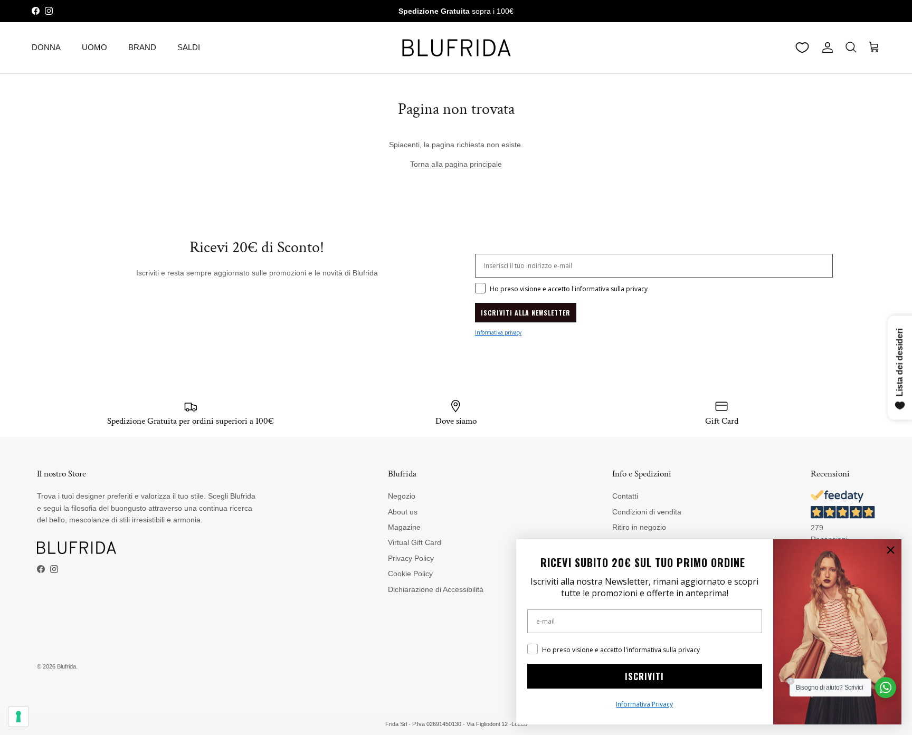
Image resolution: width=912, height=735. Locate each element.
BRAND (142, 47)
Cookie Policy (410, 573)
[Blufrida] (456, 48)
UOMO (94, 47)
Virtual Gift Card (414, 542)
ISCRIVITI (644, 676)
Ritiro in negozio (639, 527)
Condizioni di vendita (646, 512)
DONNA (46, 47)
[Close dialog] (890, 550)
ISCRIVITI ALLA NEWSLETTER (526, 312)
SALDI (188, 47)
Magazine (404, 527)
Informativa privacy (498, 332)
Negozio (401, 496)
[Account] (825, 47)
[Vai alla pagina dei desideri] (802, 47)
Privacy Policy (411, 558)
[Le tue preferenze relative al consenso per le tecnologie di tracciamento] (18, 717)
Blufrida (66, 666)
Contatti (625, 496)
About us (402, 512)
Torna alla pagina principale (456, 164)
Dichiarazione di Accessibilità (435, 589)
